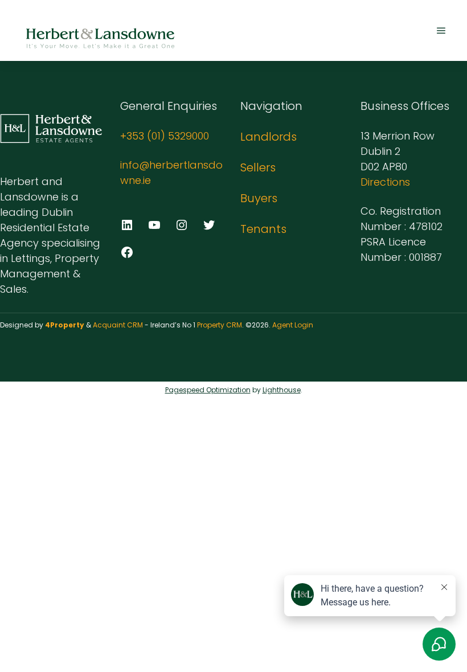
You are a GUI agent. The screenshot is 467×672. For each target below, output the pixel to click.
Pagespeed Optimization (208, 390)
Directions (385, 182)
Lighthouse (282, 390)
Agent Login (292, 325)
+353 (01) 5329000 (164, 136)
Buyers (258, 198)
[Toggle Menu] (441, 30)
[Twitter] (209, 225)
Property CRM (219, 325)
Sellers (258, 167)
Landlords (268, 137)
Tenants (263, 229)
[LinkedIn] (127, 225)
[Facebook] (127, 252)
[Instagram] (182, 225)
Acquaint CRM (118, 325)
